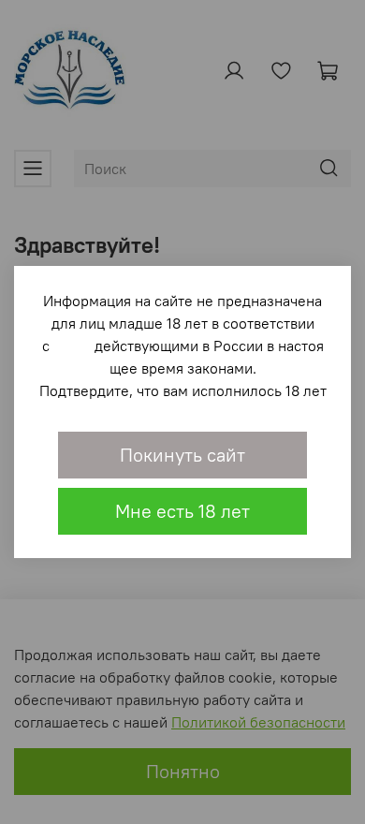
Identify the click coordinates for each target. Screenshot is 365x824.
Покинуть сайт (182, 454)
